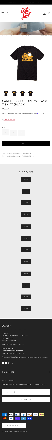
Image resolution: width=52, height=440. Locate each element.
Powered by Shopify (20, 431)
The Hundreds (9, 120)
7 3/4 (26, 261)
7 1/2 (26, 238)
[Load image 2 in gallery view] (26, 62)
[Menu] (3, 13)
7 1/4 (26, 214)
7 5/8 (26, 250)
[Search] (8, 13)
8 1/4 (26, 308)
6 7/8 (26, 180)
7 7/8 (26, 274)
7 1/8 (26, 202)
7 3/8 (26, 227)
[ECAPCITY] (26, 13)
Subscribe (26, 399)
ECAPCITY (10, 431)
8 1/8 (26, 297)
